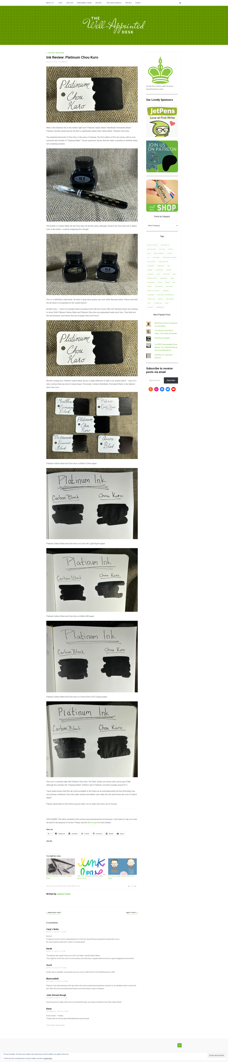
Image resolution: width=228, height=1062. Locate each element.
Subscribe (171, 380)
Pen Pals (128, 3)
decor (170, 249)
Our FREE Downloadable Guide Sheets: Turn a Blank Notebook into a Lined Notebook (166, 347)
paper (167, 282)
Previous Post (54, 913)
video (167, 303)
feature (51, 53)
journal (150, 274)
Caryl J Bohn (52, 929)
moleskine (163, 278)
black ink (50, 886)
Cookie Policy (47, 1058)
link (158, 274)
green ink (160, 266)
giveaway (150, 266)
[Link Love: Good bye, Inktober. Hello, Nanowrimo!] (91, 866)
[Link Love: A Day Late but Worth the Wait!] (122, 866)
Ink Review (59, 53)
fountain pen (163, 261)
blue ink (162, 249)
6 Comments (63, 62)
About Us (49, 3)
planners (150, 295)
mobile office (152, 278)
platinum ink (61, 886)
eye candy (156, 257)
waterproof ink (74, 886)
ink (168, 266)
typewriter (158, 303)
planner (166, 290)
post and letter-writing (165, 295)
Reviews (98, 3)
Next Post (131, 913)
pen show (169, 286)
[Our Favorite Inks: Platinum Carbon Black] (60, 866)
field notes (151, 261)
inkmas (149, 270)
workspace (160, 307)
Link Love (69, 3)
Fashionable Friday (84, 3)
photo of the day (153, 290)
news (172, 278)
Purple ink (151, 299)
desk (148, 253)
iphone (168, 270)
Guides (137, 3)
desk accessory (159, 253)
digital (169, 253)
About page (92, 822)
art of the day (152, 245)
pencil (149, 286)
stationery (169, 299)
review (160, 299)
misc (174, 274)
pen (174, 282)
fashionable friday (169, 257)
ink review (159, 270)
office (160, 282)
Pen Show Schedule (114, 3)
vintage (150, 307)
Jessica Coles (63, 894)
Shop (60, 3)
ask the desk (151, 249)
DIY (148, 257)
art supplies (165, 245)
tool (149, 303)
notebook (150, 282)
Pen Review (159, 286)
